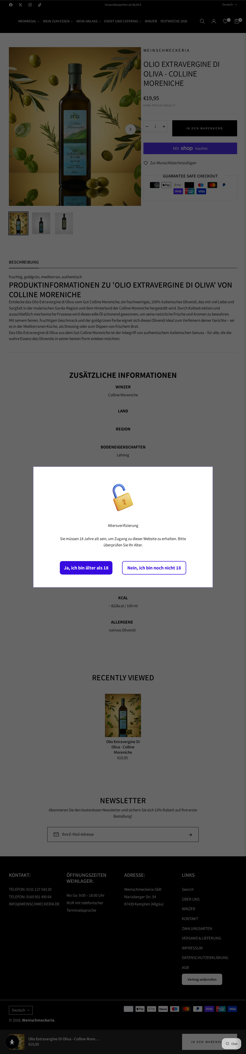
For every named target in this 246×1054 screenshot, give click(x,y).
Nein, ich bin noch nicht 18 (154, 568)
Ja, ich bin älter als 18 (86, 568)
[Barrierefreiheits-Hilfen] (12, 1042)
